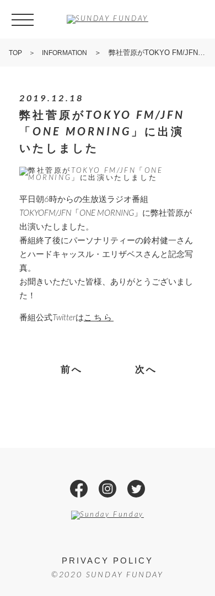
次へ (146, 369)
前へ (72, 369)
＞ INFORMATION (54, 53)
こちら (99, 317)
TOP (15, 53)
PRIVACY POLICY (107, 560)
